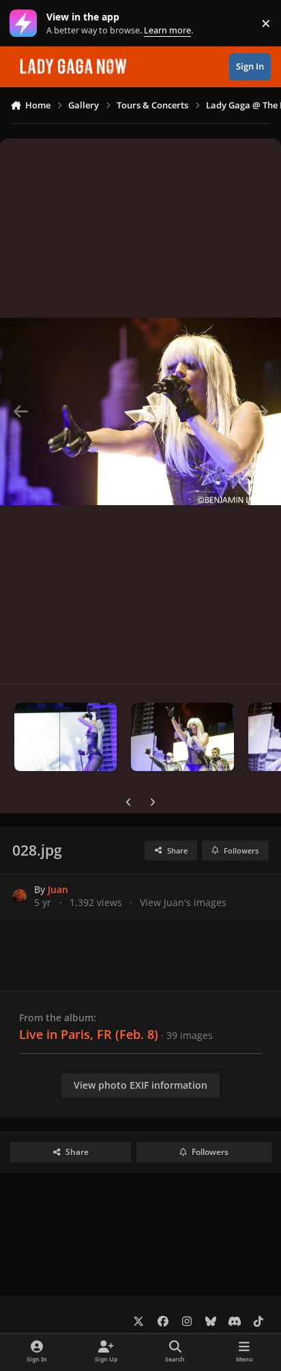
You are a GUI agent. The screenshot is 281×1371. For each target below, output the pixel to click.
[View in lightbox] (140, 411)
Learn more (26, 23)
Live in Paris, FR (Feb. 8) (88, 1034)
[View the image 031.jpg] (182, 737)
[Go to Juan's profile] (19, 896)
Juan (58, 889)
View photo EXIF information (140, 1085)
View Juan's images (183, 902)
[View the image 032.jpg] (65, 737)
